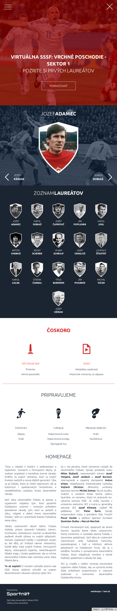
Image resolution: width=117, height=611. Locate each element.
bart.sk (107, 591)
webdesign (96, 591)
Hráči (21, 438)
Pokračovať (58, 85)
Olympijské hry (58, 443)
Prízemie (30, 369)
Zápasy (21, 434)
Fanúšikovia (96, 438)
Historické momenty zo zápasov (86, 374)
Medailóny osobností (86, 369)
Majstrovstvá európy (58, 438)
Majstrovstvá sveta (58, 434)
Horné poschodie (30, 374)
